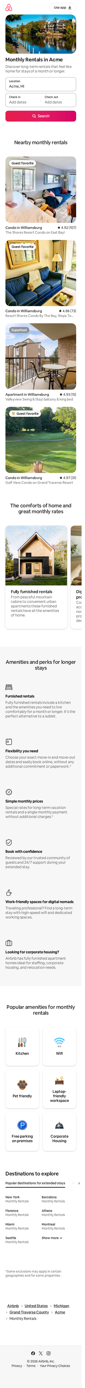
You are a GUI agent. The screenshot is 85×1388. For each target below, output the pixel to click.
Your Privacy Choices (55, 1366)
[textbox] (23, 102)
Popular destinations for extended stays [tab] (35, 1183)
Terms (31, 1366)
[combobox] (41, 86)
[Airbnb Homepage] (8, 7)
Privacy (17, 1366)
